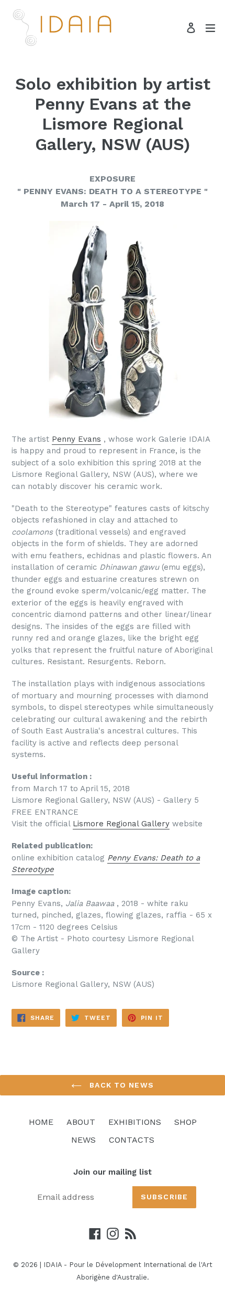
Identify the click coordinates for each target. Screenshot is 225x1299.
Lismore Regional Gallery (121, 823)
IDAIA (52, 1265)
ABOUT (80, 1122)
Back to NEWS (120, 1085)
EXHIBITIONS (134, 1122)
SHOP (185, 1122)
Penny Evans (76, 439)
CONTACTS (131, 1140)
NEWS (83, 1140)
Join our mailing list (112, 1172)
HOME (41, 1122)
